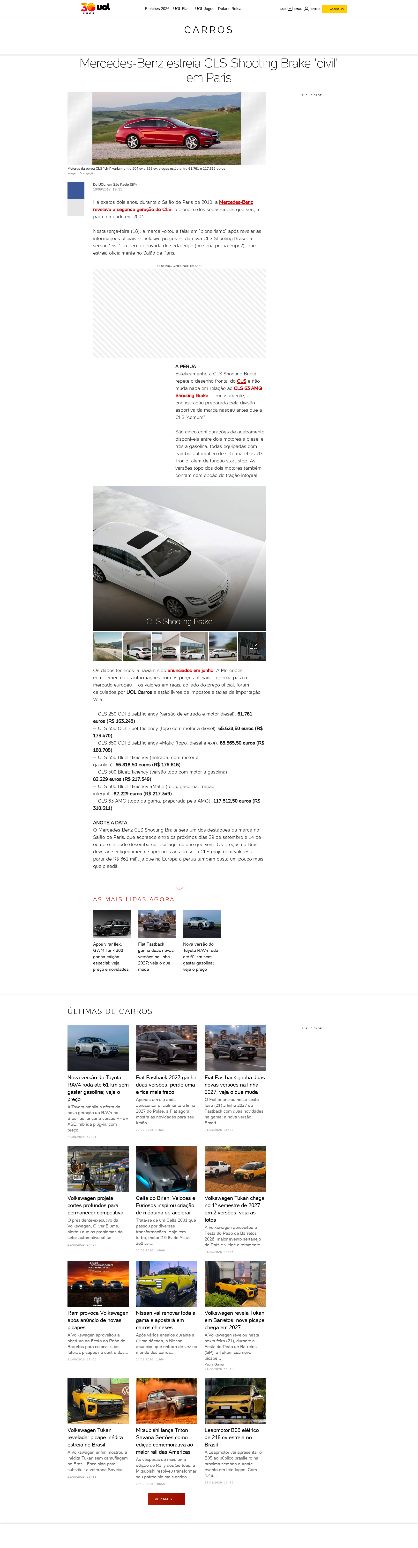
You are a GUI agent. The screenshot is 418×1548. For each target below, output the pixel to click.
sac (283, 9)
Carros (209, 30)
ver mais (163, 1499)
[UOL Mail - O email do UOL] (294, 9)
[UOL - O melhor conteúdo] (96, 8)
